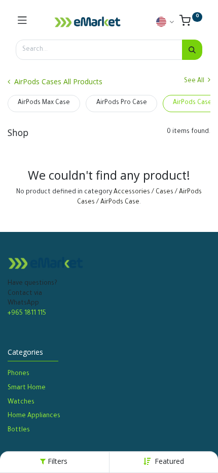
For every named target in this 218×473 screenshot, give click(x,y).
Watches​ (21, 402)
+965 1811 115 (27, 313)
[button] (169, 461)
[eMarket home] (88, 22)
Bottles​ (19, 430)
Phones (19, 374)
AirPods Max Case (44, 103)
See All (195, 81)
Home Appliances (34, 416)
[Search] (192, 50)
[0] (190, 23)
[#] (22, 22)
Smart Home (27, 388)
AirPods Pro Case (121, 103)
